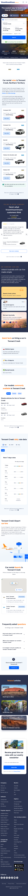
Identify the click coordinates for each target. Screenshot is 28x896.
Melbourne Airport (5, 828)
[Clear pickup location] (24, 23)
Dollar (15, 833)
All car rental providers (19, 855)
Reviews (3, 790)
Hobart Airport (4, 826)
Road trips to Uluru (6, 685)
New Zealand (17, 790)
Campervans (15, 15)
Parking (2, 804)
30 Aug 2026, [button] (19, 28)
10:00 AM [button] (5, 30)
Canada (16, 788)
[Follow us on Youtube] (15, 877)
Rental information (18, 810)
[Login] (23, 2)
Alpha (15, 822)
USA (15, 794)
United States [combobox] (7, 33)
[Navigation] (26, 2)
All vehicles (3, 806)
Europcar (16, 839)
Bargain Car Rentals (18, 828)
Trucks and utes (4, 801)
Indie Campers (4, 853)
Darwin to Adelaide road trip (8, 716)
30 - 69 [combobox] (17, 33)
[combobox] (12, 24)
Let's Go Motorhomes (6, 857)
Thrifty (15, 853)
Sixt (15, 850)
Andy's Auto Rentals (19, 824)
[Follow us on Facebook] (2, 877)
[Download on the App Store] (19, 865)
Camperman (3, 848)
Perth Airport (4, 831)
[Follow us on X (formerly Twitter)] (9, 877)
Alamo (15, 820)
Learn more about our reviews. (13, 256)
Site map (4, 883)
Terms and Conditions (21, 883)
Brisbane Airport (4, 815)
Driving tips (16, 804)
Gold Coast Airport (5, 824)
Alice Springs (11, 93)
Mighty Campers (4, 862)
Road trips (16, 812)
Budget (15, 831)
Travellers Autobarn (5, 864)
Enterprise (16, 837)
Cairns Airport (4, 818)
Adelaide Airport (4, 813)
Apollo (2, 844)
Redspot (16, 848)
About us (3, 785)
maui (2, 859)
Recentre (20, 589)
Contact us (3, 788)
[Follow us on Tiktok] (12, 877)
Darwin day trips (5, 701)
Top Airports (4, 835)
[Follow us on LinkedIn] (17, 877)
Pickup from (4, 6)
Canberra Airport (4, 820)
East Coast (16, 835)
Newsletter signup (18, 808)
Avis (15, 826)
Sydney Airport (4, 833)
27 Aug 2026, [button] (6, 28)
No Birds (16, 846)
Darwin (4, 93)
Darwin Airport (4, 822)
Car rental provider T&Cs (20, 857)
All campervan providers (6, 866)
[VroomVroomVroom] (10, 2)
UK (14, 792)
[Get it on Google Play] (19, 869)
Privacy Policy (17, 771)
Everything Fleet (18, 842)
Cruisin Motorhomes (5, 851)
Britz (2, 846)
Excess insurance (18, 806)
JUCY (2, 855)
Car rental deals (17, 801)
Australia (16, 785)
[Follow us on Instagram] (4, 877)
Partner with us (4, 792)
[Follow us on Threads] (7, 877)
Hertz (15, 844)
